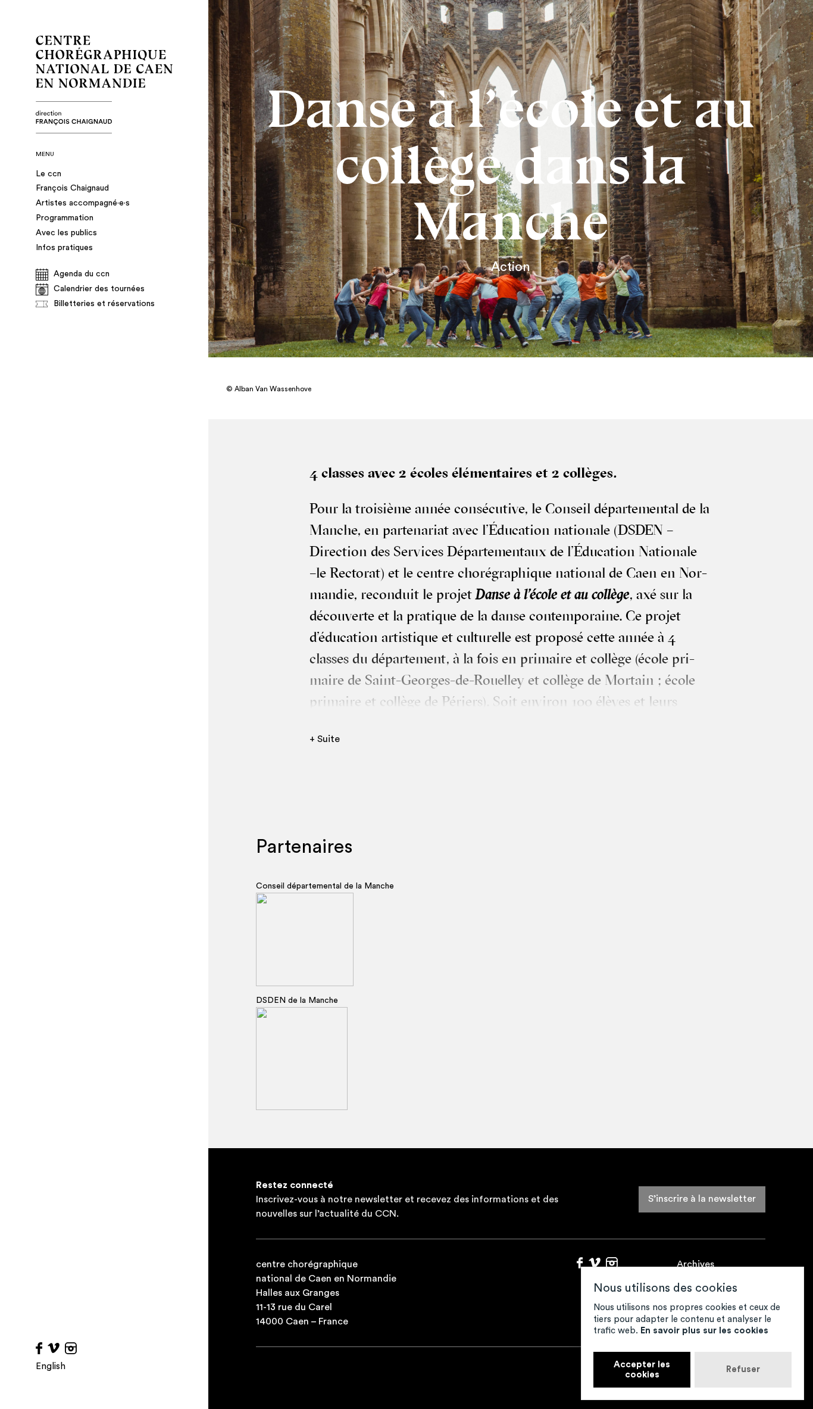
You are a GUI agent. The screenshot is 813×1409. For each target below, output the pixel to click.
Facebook (39, 1348)
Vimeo (54, 1348)
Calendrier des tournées (99, 289)
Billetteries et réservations (104, 304)
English (50, 1366)
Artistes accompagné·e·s (83, 203)
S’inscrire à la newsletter (702, 1199)
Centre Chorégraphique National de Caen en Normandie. (104, 84)
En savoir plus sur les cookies (704, 1330)
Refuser (743, 1369)
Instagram (71, 1348)
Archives (695, 1264)
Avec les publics (66, 233)
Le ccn (48, 174)
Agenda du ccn (82, 274)
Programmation (64, 218)
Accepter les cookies (642, 1369)
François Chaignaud (72, 188)
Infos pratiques (64, 248)
